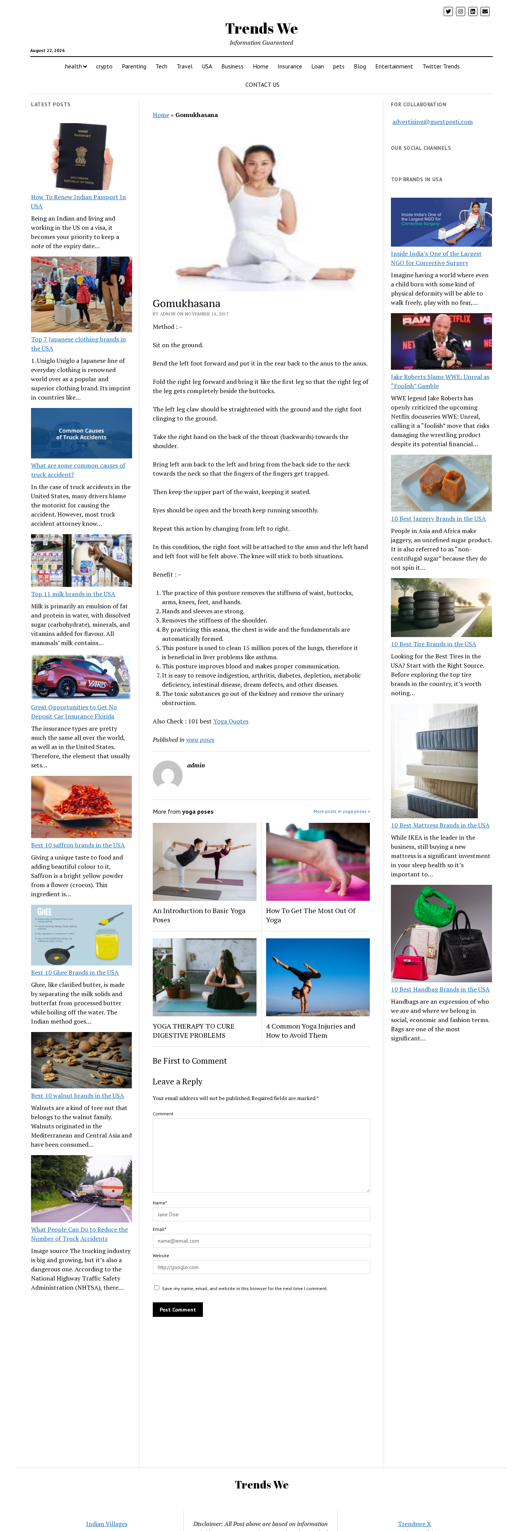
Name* (160, 1203)
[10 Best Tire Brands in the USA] (441, 608)
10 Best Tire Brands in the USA (433, 644)
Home (260, 66)
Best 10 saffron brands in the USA (78, 845)
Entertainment (394, 66)
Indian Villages (106, 1524)
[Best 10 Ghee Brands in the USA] (81, 936)
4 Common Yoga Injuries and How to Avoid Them (310, 1030)
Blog (360, 66)
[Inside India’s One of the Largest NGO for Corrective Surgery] (441, 223)
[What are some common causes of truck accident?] (81, 434)
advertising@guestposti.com (432, 121)
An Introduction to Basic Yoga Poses (199, 915)
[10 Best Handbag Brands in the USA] (441, 935)
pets (339, 66)
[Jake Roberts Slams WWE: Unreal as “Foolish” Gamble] (441, 342)
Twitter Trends (441, 66)
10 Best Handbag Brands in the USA (440, 989)
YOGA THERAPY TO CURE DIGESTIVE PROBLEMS (194, 1030)
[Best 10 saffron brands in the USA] (81, 808)
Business (232, 66)
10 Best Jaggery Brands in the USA (438, 518)
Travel (185, 66)
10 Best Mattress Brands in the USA (440, 825)
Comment (163, 1114)
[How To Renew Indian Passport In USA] (81, 158)
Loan (317, 66)
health (73, 66)
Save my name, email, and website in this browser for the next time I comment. (245, 1288)
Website (161, 1255)
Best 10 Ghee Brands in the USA (75, 972)
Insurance (290, 66)
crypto (104, 66)
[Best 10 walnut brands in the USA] (81, 1061)
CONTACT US (262, 84)
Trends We (261, 28)
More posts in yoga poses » (342, 811)
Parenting (134, 66)
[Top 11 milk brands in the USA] (81, 561)
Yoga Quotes (230, 721)
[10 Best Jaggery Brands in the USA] (441, 484)
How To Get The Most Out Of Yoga (310, 915)
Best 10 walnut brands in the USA (77, 1095)
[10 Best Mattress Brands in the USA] (434, 762)
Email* (159, 1229)
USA (207, 66)
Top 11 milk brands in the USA (73, 594)
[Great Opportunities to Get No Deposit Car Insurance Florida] (81, 677)
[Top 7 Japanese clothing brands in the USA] (81, 296)
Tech (161, 66)
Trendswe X (414, 1524)
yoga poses (200, 739)
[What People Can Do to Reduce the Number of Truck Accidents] (81, 1190)
